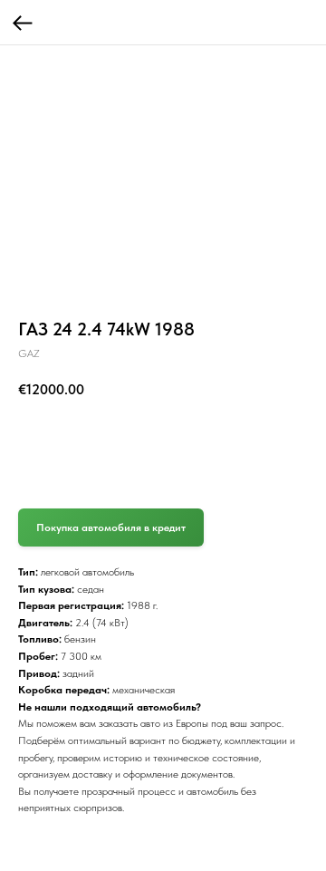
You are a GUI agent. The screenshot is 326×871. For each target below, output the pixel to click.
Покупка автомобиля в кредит (111, 527)
